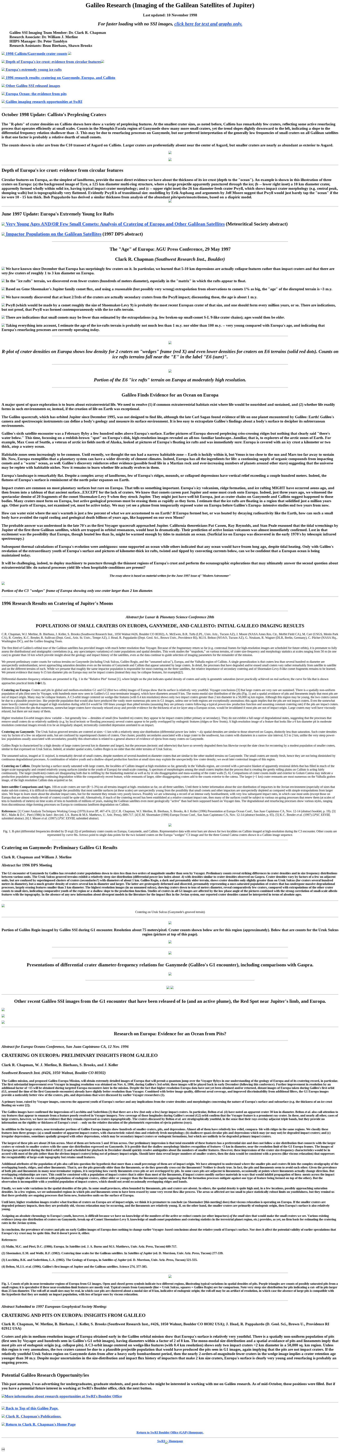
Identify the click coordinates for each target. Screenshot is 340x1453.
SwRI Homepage (170, 1441)
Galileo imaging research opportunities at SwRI (43, 102)
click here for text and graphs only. (208, 23)
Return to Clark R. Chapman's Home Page (40, 1424)
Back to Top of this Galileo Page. (31, 1408)
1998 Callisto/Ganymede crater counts (36, 54)
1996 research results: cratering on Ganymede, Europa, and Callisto (60, 78)
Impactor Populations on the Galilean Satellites (53, 234)
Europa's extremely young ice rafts (33, 69)
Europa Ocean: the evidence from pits (36, 94)
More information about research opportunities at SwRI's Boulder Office (63, 1396)
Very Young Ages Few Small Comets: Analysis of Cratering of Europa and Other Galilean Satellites (115, 223)
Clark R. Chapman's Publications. (33, 1416)
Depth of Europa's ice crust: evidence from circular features (53, 62)
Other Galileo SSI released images (32, 86)
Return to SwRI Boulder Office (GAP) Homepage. (170, 1432)
